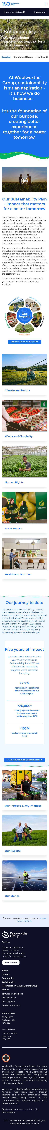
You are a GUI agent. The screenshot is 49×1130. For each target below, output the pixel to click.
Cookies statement (11, 1005)
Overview (6, 57)
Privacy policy (8, 1001)
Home (5, 970)
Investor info (39, 12)
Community (8, 978)
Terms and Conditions (12, 994)
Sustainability (8, 982)
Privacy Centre (9, 998)
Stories (5, 990)
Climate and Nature (23, 57)
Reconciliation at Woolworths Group (19, 986)
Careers (6, 974)
